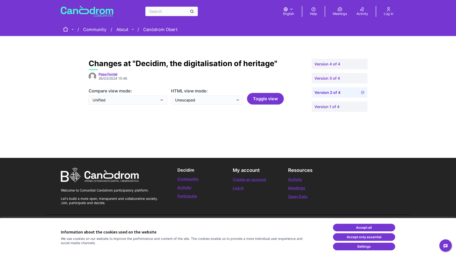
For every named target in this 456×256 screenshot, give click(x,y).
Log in (238, 188)
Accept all (364, 227)
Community (94, 29)
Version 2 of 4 (327, 92)
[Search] (192, 11)
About (122, 29)
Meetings (296, 188)
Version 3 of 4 (327, 78)
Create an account (249, 179)
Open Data (297, 196)
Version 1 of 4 (327, 106)
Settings (364, 246)
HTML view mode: (189, 90)
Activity (184, 187)
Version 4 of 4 (327, 64)
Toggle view (265, 98)
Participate (187, 196)
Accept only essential (364, 237)
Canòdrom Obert (160, 29)
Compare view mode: (110, 90)
